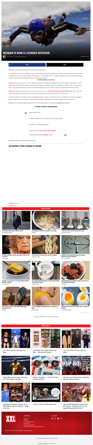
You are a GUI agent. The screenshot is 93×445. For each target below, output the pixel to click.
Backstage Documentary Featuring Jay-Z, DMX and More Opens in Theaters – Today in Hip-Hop (15, 406)
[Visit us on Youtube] (58, 418)
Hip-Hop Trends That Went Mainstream (44, 404)
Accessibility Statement (29, 421)
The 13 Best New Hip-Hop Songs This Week (14, 351)
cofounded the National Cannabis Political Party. (60, 91)
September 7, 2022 (47, 135)
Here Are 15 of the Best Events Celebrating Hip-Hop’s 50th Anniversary (76, 378)
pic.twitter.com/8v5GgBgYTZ (49, 130)
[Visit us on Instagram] (53, 418)
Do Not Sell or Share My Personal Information (34, 426)
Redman (11, 70)
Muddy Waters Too (61, 103)
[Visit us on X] (55, 418)
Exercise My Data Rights (29, 425)
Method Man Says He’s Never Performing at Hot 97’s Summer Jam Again (15, 378)
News (16, 205)
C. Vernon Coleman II (10, 56)
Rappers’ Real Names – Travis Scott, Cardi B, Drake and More (45, 378)
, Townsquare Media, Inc (18, 430)
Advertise (26, 420)
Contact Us (26, 418)
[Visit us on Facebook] (61, 418)
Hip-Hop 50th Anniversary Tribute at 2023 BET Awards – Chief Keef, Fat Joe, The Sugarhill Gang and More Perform (75, 406)
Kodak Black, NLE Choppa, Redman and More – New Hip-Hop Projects (44, 351)
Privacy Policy (27, 423)
